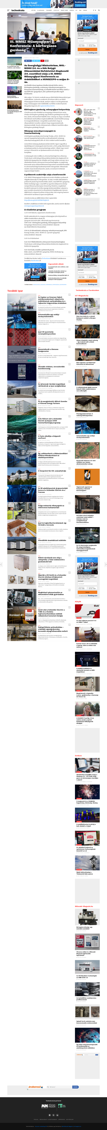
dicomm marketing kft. (41, 1126)
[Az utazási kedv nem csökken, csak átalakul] (14, 64)
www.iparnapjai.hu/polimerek (34, 206)
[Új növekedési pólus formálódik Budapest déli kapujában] (14, 108)
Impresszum (61, 1119)
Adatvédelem (69, 1119)
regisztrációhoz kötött (47, 106)
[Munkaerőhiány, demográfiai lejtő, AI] (14, 94)
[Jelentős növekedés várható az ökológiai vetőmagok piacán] (14, 79)
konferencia (49, 284)
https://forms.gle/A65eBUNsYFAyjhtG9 (36, 200)
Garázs (72, 10)
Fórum (85, 10)
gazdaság (42, 284)
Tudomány (49, 10)
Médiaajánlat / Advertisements (48, 1119)
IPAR (80, 10)
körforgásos (56, 284)
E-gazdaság (40, 10)
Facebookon (35, 260)
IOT (76, 10)
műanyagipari (63, 284)
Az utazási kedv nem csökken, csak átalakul (13, 67)
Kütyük (33, 10)
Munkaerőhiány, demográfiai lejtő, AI (13, 97)
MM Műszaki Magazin (67, 1126)
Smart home (64, 10)
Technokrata (46, 258)
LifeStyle (56, 10)
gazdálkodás (36, 284)
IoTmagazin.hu (77, 1126)
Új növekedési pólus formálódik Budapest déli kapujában (14, 112)
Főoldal (36, 1119)
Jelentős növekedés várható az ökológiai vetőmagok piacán (13, 82)
